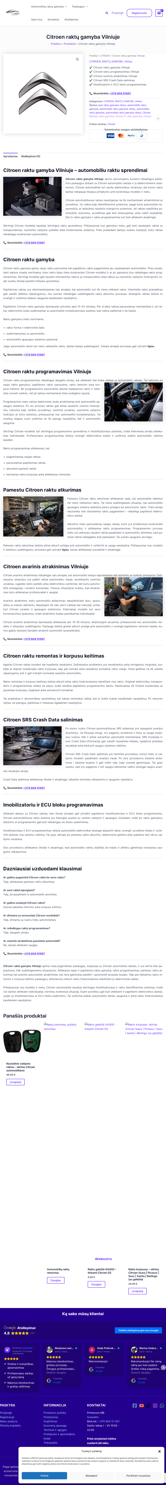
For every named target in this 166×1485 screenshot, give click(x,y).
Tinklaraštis (51, 1442)
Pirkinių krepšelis (10, 1425)
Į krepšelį (15, 1082)
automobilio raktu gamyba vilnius (117, 108)
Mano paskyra (8, 1421)
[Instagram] (155, 1405)
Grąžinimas (50, 1421)
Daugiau (56, 1280)
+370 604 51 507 (109, 1421)
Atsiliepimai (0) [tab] (30, 156)
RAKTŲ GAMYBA (112, 61)
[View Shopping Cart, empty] (159, 13)
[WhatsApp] (162, 1405)
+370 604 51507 (120, 93)
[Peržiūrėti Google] (49, 1350)
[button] (159, 1451)
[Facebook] (134, 1405)
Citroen (111, 124)
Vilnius (128, 61)
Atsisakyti (91, 1475)
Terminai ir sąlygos (55, 1430)
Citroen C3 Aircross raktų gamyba (127, 120)
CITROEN (105, 55)
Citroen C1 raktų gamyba (128, 116)
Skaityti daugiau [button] (56, 1372)
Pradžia (93, 55)
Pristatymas (51, 1417)
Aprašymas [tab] (10, 156)
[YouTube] (141, 1405)
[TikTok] (148, 1405)
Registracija (7, 1417)
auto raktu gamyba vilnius (112, 105)
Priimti (44, 1475)
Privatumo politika (55, 1412)
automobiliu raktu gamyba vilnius (123, 112)
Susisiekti (93, 1417)
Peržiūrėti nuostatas (138, 1475)
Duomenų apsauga (55, 1425)
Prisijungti (117, 12)
